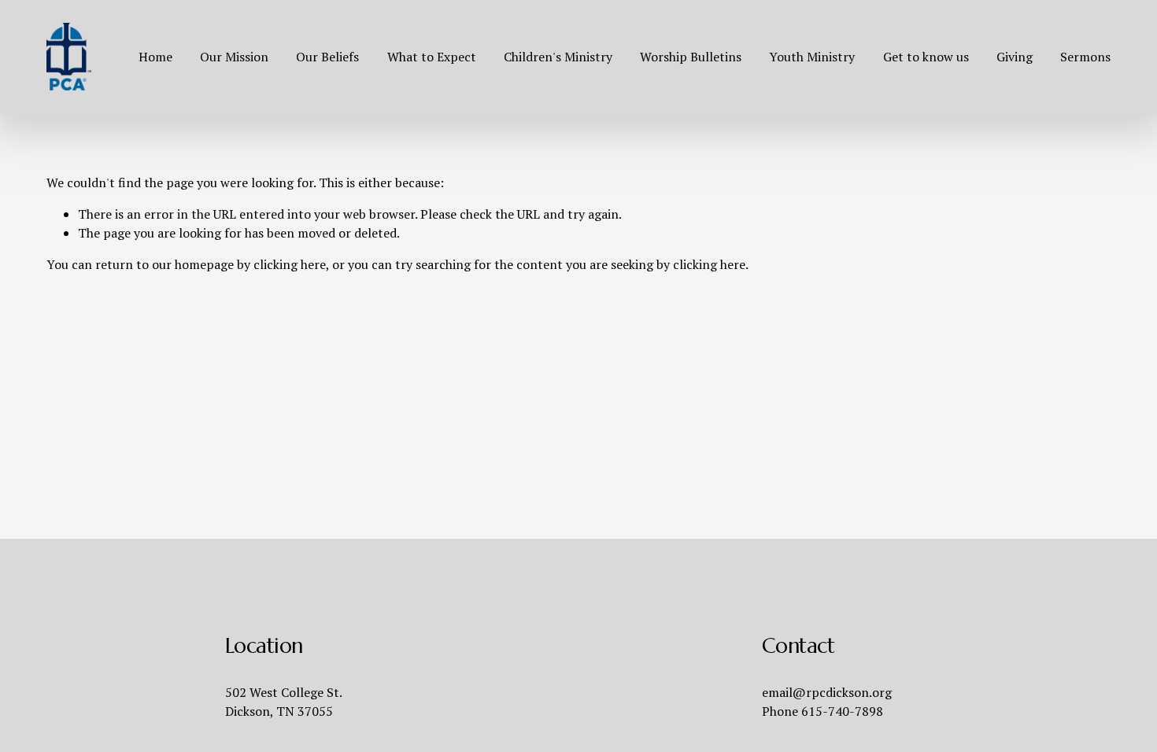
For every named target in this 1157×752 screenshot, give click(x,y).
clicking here (289, 264)
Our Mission (234, 56)
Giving (1014, 56)
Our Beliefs (327, 56)
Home (155, 56)
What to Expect (431, 56)
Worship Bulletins (690, 56)
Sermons (1085, 56)
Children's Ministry (558, 56)
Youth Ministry (812, 56)
